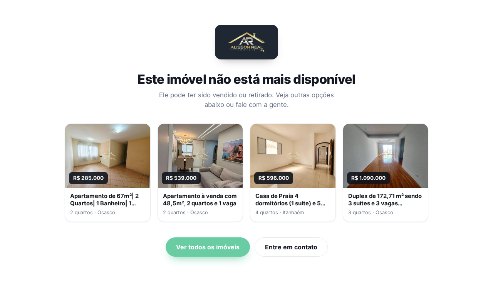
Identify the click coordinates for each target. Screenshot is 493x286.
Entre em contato (291, 247)
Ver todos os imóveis (208, 247)
